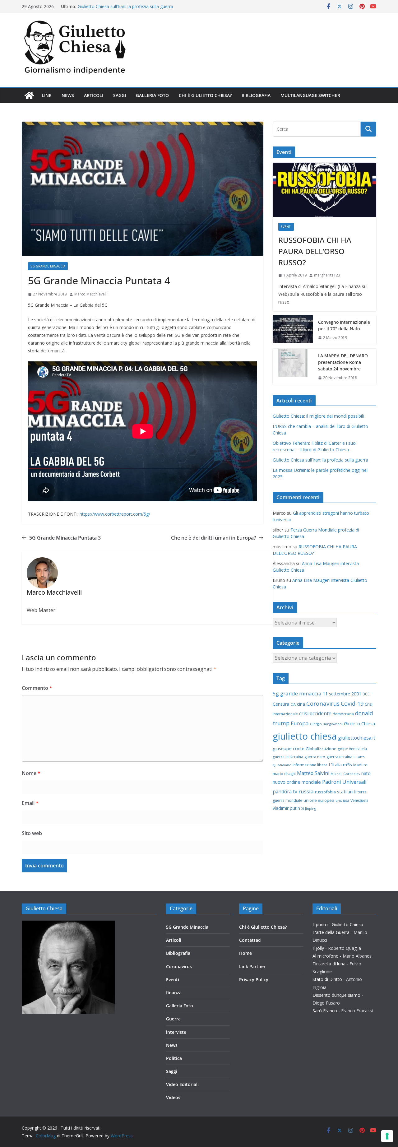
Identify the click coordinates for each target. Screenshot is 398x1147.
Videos (173, 1097)
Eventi (286, 227)
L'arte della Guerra (330, 932)
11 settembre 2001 (342, 694)
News (68, 95)
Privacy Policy (253, 979)
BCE (366, 694)
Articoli (93, 95)
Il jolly (318, 948)
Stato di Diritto (327, 979)
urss (339, 800)
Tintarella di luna (328, 964)
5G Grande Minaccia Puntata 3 (65, 537)
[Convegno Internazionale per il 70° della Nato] (293, 330)
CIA (293, 704)
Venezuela (359, 800)
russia (306, 791)
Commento (37, 688)
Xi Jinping (308, 808)
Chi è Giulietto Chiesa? (205, 95)
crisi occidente (315, 713)
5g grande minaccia (297, 693)
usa (346, 800)
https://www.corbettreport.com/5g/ (115, 514)
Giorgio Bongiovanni (326, 724)
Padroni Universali (344, 781)
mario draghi (284, 773)
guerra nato (314, 756)
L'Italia (335, 765)
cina (301, 704)
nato (366, 773)
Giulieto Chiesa (359, 723)
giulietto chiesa (305, 736)
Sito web (32, 833)
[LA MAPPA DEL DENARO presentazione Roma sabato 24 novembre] (293, 367)
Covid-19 (352, 703)
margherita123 (327, 275)
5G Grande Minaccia (47, 266)
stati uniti (346, 791)
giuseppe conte (288, 748)
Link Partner (252, 966)
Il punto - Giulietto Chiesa (337, 924)
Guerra (173, 1019)
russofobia (325, 792)
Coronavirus (323, 703)
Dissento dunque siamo (336, 995)
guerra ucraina (339, 756)
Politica (174, 1058)
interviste (176, 1032)
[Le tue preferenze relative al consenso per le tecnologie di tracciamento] (387, 1136)
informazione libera (310, 765)
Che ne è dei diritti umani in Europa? (213, 537)
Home (245, 953)
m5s (347, 764)
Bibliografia (256, 95)
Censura (281, 704)
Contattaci (250, 940)
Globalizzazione (321, 748)
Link (47, 95)
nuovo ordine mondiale (297, 782)
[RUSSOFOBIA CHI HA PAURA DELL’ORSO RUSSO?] (324, 190)
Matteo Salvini (313, 773)
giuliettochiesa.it (356, 737)
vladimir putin (286, 808)
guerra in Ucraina (288, 756)
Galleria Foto (152, 95)
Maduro (360, 765)
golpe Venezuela (352, 748)
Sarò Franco (324, 1011)
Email (30, 803)
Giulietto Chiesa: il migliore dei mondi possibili (318, 416)
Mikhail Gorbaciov (345, 774)
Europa (300, 723)
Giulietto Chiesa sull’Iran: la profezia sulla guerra (320, 460)
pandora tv (285, 791)
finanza (174, 993)
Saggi (119, 95)
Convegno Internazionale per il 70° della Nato (344, 325)
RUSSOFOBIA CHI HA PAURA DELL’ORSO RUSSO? (314, 251)
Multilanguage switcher (310, 95)
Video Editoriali (182, 1084)
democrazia (343, 714)
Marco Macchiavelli (91, 294)
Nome (31, 773)
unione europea (318, 800)
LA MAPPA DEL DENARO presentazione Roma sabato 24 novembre (343, 362)
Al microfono (325, 956)
